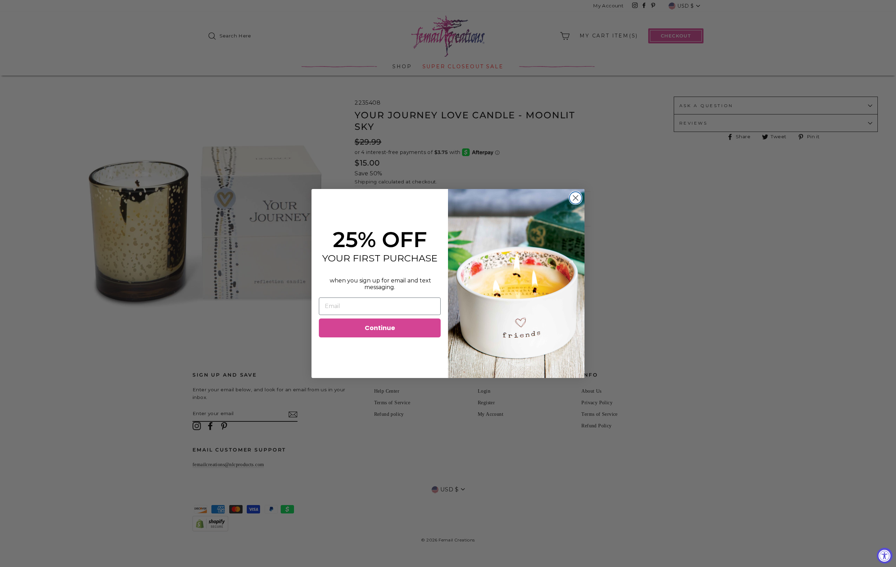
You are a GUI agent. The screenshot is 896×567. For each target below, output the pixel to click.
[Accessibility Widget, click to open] (884, 556)
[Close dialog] (575, 198)
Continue (380, 327)
